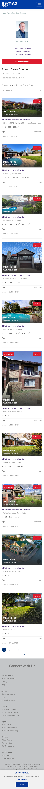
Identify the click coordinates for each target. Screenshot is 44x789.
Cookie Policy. (22, 779)
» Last (23, 650)
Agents (11, 13)
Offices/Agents (7, 740)
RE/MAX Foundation (9, 709)
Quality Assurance (8, 746)
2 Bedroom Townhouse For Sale (16, 408)
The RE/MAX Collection (10, 715)
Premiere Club (7, 743)
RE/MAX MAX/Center (9, 728)
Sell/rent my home (8, 700)
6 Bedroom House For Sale (14, 568)
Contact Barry (22, 61)
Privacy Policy (23, 767)
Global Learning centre (10, 712)
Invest (4, 697)
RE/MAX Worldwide (9, 679)
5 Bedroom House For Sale (14, 170)
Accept (22, 785)
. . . (14, 650)
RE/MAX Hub (6, 725)
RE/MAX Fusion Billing (10, 731)
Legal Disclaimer (11, 767)
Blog (3, 685)
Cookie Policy (33, 767)
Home (4, 13)
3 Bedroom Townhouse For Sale (16, 119)
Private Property (8, 758)
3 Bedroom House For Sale (14, 326)
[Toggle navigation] (39, 4)
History (4, 682)
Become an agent (8, 694)
